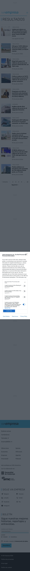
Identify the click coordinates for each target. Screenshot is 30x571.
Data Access (15, 316)
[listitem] (15, 282)
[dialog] (15, 285)
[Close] (27, 254)
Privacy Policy (23, 316)
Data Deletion (6, 316)
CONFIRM (9, 311)
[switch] (24, 286)
